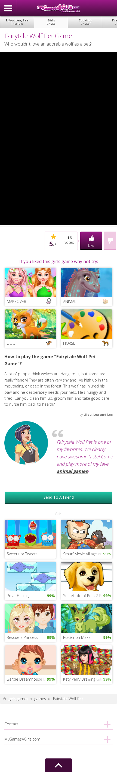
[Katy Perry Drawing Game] (86, 659)
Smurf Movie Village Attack (86, 553)
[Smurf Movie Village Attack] (86, 534)
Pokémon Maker (77, 637)
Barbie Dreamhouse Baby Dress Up (31, 679)
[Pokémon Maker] (86, 617)
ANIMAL (69, 301)
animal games (72, 471)
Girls (51, 21)
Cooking (85, 21)
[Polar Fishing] (30, 575)
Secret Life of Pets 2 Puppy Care (87, 595)
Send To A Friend (59, 497)
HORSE (69, 343)
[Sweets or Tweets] (30, 534)
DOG (11, 343)
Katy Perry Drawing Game (85, 679)
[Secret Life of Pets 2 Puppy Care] (86, 575)
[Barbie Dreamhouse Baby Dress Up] (30, 659)
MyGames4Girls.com (58, 8)
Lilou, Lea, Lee (17, 21)
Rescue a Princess (22, 637)
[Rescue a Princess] (30, 617)
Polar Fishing (18, 595)
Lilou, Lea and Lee (98, 414)
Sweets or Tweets (22, 553)
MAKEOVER (16, 301)
